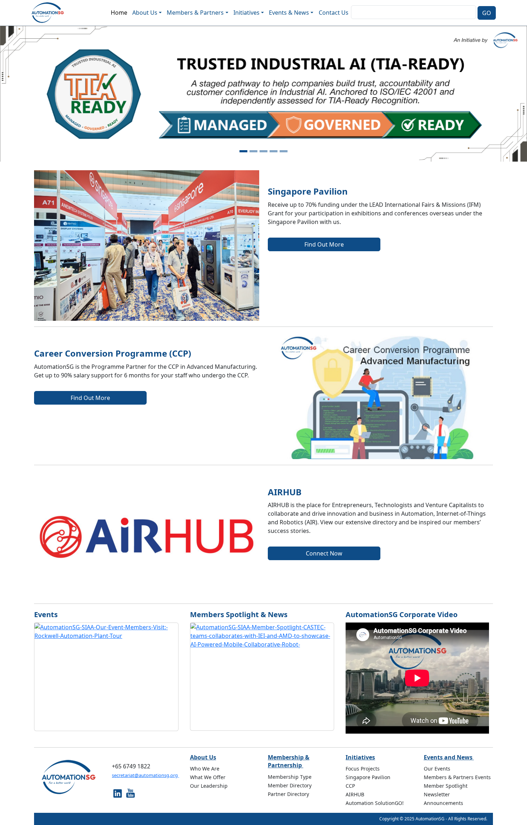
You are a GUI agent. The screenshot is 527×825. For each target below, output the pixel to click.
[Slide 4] (273, 151)
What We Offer (207, 777)
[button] (39, 94)
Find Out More (324, 244)
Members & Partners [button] (195, 12)
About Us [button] (144, 12)
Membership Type (290, 776)
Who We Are (204, 768)
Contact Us (333, 12)
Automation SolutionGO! (375, 803)
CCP (350, 785)
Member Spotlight (445, 785)
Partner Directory (288, 794)
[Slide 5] (284, 151)
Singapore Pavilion (368, 777)
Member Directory (290, 785)
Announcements (443, 803)
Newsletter (437, 794)
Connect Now (324, 553)
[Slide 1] (243, 151)
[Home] (50, 12)
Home (119, 12)
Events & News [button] (289, 12)
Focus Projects (363, 768)
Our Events (437, 768)
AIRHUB (355, 794)
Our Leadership (209, 785)
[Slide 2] (253, 151)
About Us (203, 757)
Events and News (449, 757)
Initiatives (360, 757)
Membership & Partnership (288, 761)
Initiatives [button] (246, 12)
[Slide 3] (263, 151)
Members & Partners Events (457, 777)
